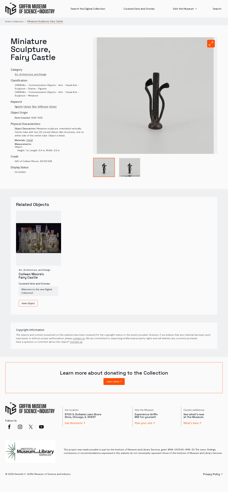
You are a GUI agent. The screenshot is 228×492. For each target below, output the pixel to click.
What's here (191, 423)
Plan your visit (143, 423)
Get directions (74, 423)
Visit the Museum (183, 8)
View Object (28, 303)
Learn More (112, 381)
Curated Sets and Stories (139, 8)
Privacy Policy (211, 474)
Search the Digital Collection (88, 8)
